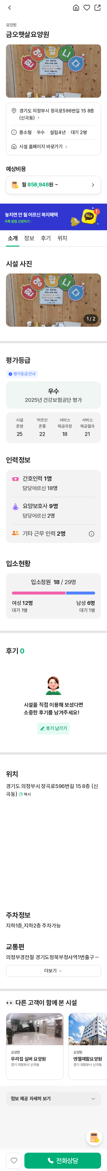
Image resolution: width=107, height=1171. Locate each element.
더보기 (50, 971)
